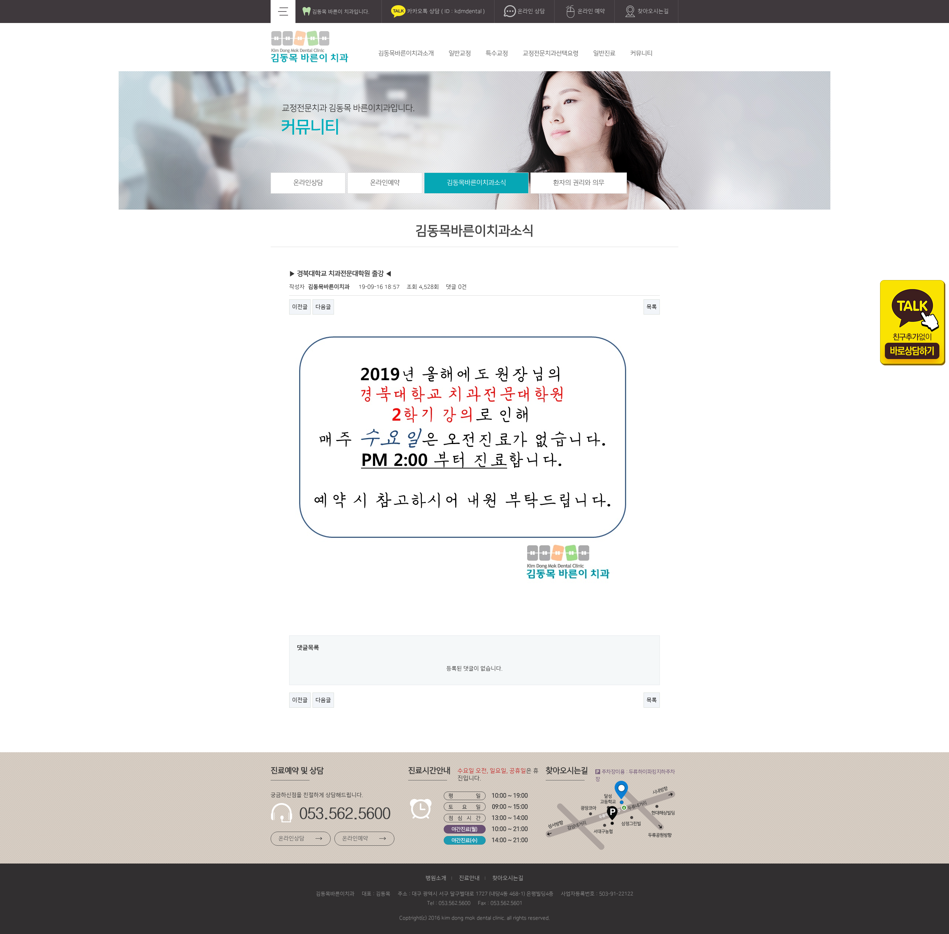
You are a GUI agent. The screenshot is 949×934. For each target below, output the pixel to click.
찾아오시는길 (652, 11)
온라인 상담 (530, 11)
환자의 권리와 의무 (578, 183)
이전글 (300, 307)
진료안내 (469, 878)
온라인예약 (385, 183)
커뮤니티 (641, 53)
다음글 (323, 307)
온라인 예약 (590, 11)
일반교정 (460, 53)
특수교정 (497, 53)
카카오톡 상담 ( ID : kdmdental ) (445, 11)
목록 (652, 307)
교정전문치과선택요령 (550, 53)
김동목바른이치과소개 (406, 53)
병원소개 (436, 878)
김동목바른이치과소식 (476, 183)
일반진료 (604, 53)
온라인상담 (308, 183)
